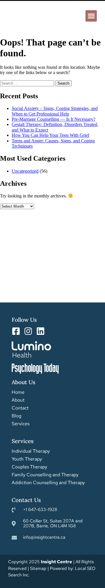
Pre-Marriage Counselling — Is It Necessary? (53, 119)
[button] (91, 16)
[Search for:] (27, 82)
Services (20, 424)
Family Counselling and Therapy (45, 475)
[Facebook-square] (16, 331)
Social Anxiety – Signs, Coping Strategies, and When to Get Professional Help (55, 111)
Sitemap (38, 568)
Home (18, 392)
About (18, 400)
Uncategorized (25, 171)
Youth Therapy (27, 459)
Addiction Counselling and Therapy (48, 483)
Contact (20, 408)
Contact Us (26, 499)
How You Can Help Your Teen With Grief (50, 135)
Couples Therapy (29, 467)
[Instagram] (28, 331)
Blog (16, 416)
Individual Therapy (31, 451)
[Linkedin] (40, 331)
